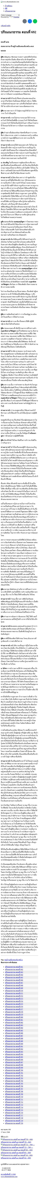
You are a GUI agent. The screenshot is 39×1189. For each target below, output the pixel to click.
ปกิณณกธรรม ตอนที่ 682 (14, 1022)
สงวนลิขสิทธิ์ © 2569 (8, 1174)
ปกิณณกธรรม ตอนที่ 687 (14, 1036)
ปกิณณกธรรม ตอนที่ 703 (14, 1078)
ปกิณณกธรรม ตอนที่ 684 (14, 1028)
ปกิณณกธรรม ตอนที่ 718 (14, 1118)
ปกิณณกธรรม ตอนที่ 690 (14, 1044)
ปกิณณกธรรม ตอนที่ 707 (14, 1089)
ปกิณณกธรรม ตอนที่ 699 (14, 1067)
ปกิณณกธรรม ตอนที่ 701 (14, 1073)
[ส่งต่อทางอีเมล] (25, 21)
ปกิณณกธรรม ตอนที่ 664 (14, 975)
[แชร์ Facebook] (30, 21)
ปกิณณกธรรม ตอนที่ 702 (14, 1075)
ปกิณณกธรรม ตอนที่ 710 (14, 1097)
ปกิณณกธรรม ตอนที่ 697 (14, 1062)
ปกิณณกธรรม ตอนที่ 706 (14, 1086)
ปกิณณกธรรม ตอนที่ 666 (14, 980)
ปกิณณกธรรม (10, 11)
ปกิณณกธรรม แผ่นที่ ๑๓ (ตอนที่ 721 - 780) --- (17, 1147)
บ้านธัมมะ (8, 6)
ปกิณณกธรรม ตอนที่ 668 (14, 985)
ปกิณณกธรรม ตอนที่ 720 (14, 1123)
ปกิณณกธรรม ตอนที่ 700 (14, 1070)
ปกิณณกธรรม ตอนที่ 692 (14, 1049)
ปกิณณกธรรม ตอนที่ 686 (14, 1033)
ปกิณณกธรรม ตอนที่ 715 (14, 1110)
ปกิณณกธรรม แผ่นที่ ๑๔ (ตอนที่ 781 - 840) (16, 1142)
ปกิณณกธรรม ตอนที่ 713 (14, 1105)
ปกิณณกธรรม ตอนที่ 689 (14, 1041)
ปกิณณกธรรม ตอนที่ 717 (14, 1115)
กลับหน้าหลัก (5, 26)
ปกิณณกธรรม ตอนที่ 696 (14, 1060)
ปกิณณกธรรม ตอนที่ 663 (14, 972)
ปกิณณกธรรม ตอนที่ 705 (14, 1083)
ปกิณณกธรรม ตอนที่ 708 (14, 1091)
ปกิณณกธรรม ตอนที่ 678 (14, 1012)
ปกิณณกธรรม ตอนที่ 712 (14, 1102)
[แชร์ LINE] (35, 21)
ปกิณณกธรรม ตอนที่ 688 (14, 1038)
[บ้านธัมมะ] (10, 2)
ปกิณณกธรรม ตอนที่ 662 (14, 969)
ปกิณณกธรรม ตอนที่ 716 (14, 1113)
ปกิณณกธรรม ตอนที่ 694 (14, 1054)
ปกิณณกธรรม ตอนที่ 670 (14, 991)
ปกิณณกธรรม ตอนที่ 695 (14, 1057)
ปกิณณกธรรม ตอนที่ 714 (14, 1107)
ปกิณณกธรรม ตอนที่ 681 (14, 1020)
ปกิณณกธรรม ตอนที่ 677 (14, 1009)
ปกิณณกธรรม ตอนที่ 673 (14, 999)
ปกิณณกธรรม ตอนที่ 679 (14, 1014)
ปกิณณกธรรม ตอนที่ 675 (14, 1004)
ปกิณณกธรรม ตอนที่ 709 (14, 1094)
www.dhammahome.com (9, 1176)
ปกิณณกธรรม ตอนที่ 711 (14, 1099)
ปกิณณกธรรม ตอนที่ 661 (14, 967)
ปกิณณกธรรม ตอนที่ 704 (14, 1081)
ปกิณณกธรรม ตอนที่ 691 (14, 1046)
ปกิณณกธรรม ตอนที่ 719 (14, 1121)
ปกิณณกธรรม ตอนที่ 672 (14, 996)
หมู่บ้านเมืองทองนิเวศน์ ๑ (13, 960)
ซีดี (6, 8)
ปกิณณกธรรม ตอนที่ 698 (14, 1065)
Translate (16, 17)
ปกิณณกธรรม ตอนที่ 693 (14, 1052)
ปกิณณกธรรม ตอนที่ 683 (14, 1025)
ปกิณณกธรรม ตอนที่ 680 (14, 1017)
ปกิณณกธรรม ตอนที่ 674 (14, 1001)
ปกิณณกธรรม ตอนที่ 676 (14, 1006)
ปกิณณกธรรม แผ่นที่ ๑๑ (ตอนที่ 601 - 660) (16, 1153)
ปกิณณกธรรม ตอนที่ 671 (14, 993)
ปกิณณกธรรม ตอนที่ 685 (14, 1030)
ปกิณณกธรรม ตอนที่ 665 (14, 977)
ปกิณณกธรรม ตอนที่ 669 (14, 988)
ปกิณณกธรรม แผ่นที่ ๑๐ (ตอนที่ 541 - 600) (16, 1158)
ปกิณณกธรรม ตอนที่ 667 (14, 983)
